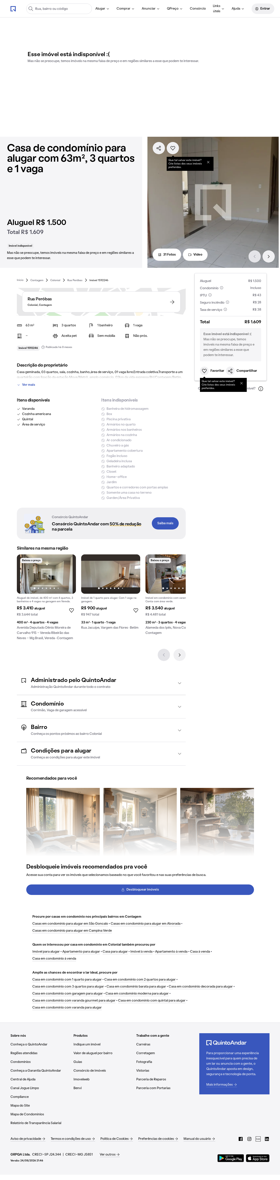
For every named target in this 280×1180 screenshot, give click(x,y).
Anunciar (149, 8)
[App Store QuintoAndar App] (258, 1158)
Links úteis (216, 9)
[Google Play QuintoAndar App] (230, 1158)
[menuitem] (102, 8)
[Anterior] (254, 256)
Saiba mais (165, 523)
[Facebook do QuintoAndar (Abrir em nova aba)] (240, 1139)
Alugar (100, 8)
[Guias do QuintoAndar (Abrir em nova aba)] (258, 1139)
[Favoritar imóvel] (173, 148)
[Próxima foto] (68, 574)
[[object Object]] (208, 162)
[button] (101, 683)
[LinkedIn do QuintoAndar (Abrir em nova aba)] (267, 1139)
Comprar (123, 8)
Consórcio (198, 8)
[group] (46, 599)
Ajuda (236, 8)
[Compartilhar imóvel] (159, 148)
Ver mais (28, 384)
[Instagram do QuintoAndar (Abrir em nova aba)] (249, 1139)
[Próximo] (268, 256)
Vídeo (197, 254)
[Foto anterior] (24, 574)
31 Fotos (169, 254)
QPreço (172, 8)
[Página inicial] (13, 8)
